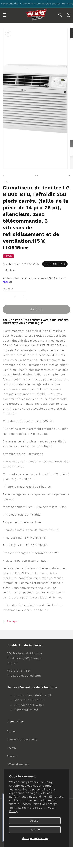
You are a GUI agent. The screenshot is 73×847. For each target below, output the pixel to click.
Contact (12, 756)
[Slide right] (69, 175)
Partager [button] (12, 621)
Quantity (8, 288)
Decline (35, 829)
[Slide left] (3, 175)
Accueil (11, 731)
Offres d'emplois (18, 764)
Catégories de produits (22, 739)
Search (11, 747)
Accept (34, 820)
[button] (5, 15)
